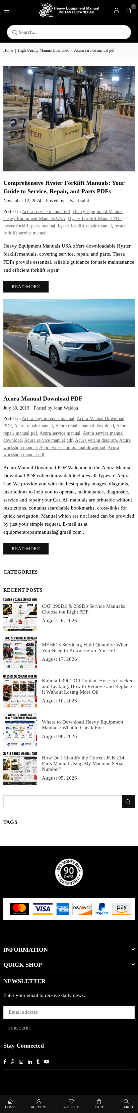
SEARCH (126, 1107)
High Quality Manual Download (43, 50)
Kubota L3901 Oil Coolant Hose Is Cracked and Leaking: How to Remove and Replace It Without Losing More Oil (88, 686)
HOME (10, 1107)
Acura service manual (60, 433)
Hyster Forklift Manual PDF (95, 218)
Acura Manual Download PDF (42, 398)
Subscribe (19, 1028)
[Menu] (6, 10)
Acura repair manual (33, 425)
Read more (26, 286)
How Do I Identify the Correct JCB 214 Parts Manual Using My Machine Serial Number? (83, 763)
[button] (129, 10)
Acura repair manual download (84, 425)
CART (99, 1107)
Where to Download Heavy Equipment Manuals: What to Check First (82, 724)
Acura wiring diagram (96, 440)
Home (8, 50)
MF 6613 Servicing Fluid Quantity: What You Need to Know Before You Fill (84, 647)
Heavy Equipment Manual (98, 211)
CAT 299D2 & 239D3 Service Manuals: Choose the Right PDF (83, 609)
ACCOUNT (39, 1107)
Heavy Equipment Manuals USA (34, 218)
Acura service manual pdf (46, 211)
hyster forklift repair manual (85, 225)
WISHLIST (71, 1107)
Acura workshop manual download (72, 447)
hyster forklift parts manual (29, 225)
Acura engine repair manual (48, 418)
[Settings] (117, 10)
